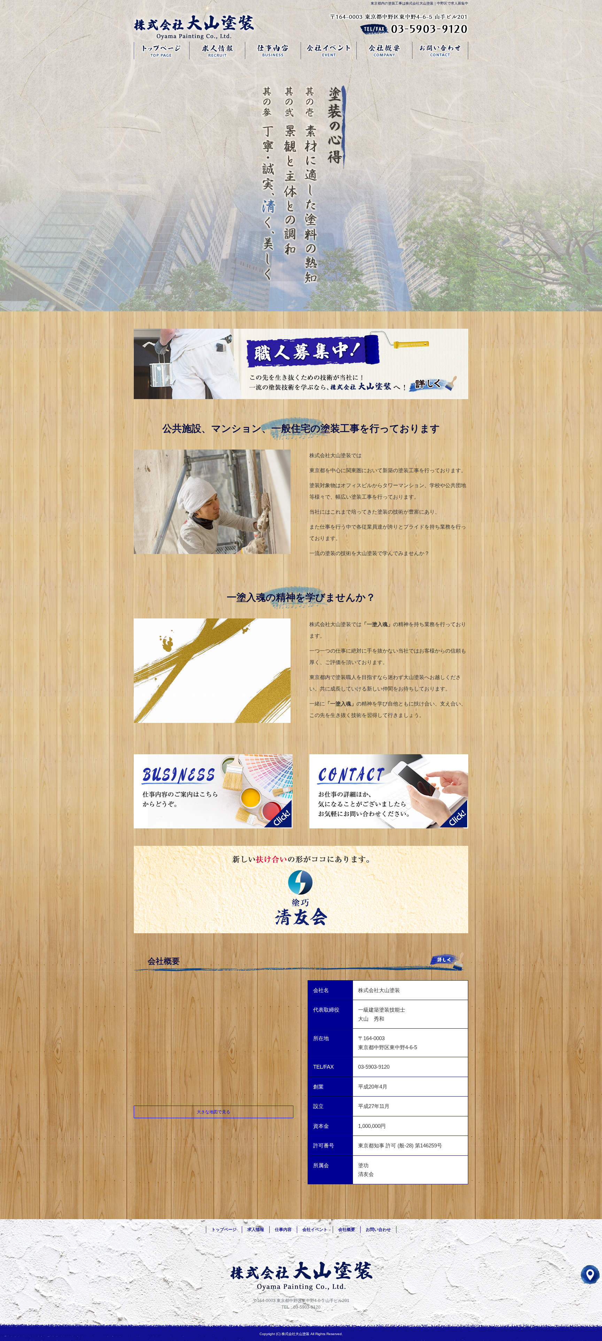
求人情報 (217, 50)
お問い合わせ (440, 50)
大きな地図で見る (213, 1111)
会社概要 (384, 50)
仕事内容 (273, 50)
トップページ (162, 50)
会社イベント (329, 50)
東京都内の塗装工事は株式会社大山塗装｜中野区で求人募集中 (419, 3)
